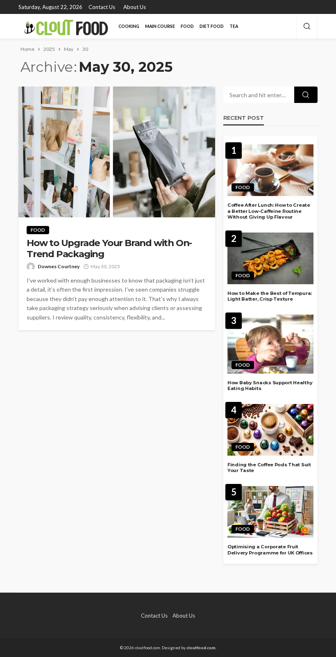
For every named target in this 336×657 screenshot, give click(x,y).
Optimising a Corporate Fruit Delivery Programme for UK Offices (270, 550)
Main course (160, 26)
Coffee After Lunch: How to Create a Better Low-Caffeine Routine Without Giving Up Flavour (268, 211)
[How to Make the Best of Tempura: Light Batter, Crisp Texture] (270, 258)
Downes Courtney (58, 266)
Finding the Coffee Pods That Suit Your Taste (269, 468)
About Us (134, 7)
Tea (233, 26)
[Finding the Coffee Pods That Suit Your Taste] (270, 430)
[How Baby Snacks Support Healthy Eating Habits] (270, 344)
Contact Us (102, 7)
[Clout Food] (64, 26)
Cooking (128, 26)
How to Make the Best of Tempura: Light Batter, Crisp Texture (269, 296)
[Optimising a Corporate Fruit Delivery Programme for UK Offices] (270, 512)
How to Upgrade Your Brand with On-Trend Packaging (109, 248)
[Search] (307, 26)
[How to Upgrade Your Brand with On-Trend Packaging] (116, 152)
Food (187, 26)
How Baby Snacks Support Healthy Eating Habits (269, 386)
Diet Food (212, 26)
